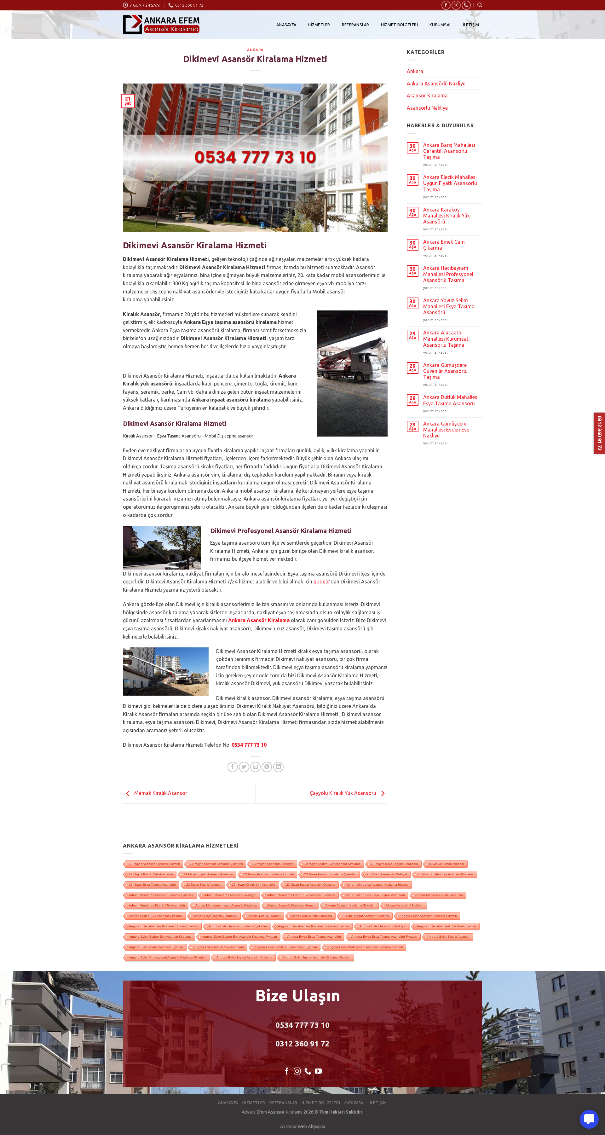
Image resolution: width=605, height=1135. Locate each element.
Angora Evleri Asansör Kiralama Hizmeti (428, 916)
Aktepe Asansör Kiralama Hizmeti (291, 905)
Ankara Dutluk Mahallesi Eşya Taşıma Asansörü (451, 400)
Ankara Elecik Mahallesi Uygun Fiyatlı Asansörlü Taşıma (450, 183)
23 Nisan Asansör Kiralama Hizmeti (268, 874)
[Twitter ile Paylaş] (244, 767)
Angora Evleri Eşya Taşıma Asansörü (314, 936)
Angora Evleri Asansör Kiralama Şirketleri (238, 926)
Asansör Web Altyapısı (302, 1126)
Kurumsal (440, 24)
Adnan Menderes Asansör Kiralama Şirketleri (161, 895)
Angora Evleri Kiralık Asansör (449, 936)
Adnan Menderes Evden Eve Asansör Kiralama (301, 895)
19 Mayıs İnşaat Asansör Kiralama (208, 874)
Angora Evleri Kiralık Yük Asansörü (218, 947)
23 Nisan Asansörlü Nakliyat (387, 874)
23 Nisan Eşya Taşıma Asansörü (152, 884)
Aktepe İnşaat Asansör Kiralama (366, 916)
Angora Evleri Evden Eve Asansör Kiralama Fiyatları (239, 936)
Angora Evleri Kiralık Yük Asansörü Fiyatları (285, 947)
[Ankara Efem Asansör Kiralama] (161, 24)
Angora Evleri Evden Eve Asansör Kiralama (160, 936)
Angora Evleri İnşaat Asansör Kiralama (244, 957)
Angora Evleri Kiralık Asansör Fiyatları (156, 947)
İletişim (471, 24)
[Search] (479, 5)
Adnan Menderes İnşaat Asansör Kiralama (226, 905)
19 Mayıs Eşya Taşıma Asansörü (394, 864)
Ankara (255, 50)
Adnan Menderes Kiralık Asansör (439, 895)
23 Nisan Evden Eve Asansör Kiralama (446, 874)
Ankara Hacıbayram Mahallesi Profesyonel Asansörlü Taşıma (448, 274)
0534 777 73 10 (249, 745)
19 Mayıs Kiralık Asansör (446, 864)
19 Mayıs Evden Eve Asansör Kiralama (332, 864)
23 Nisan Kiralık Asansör (204, 884)
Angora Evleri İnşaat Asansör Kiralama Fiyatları (317, 957)
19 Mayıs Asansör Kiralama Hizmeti (154, 864)
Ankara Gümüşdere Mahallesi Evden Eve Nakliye (446, 429)
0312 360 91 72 (302, 1043)
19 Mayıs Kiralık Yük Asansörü (151, 874)
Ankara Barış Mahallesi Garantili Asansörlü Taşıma (449, 151)
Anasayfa (286, 24)
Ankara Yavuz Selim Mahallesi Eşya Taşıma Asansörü (449, 306)
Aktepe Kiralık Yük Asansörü (311, 916)
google (321, 581)
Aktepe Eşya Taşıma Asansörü (215, 916)
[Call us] (466, 5)
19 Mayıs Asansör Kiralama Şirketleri (216, 864)
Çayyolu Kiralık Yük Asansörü (343, 793)
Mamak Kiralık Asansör (160, 793)
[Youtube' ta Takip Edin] (318, 1072)
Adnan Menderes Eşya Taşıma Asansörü (375, 895)
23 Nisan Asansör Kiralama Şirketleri (330, 874)
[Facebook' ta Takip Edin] (446, 5)
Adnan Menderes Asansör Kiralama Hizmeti (377, 884)
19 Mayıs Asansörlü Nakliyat (273, 864)
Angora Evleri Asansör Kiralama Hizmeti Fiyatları (163, 926)
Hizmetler (319, 24)
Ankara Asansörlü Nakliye (436, 83)
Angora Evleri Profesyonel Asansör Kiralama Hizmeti (365, 947)
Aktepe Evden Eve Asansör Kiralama (155, 916)
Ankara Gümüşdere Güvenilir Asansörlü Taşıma (445, 371)
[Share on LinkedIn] (278, 767)
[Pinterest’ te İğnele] (267, 767)
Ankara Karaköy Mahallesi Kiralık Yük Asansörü (446, 215)
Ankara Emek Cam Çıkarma (444, 245)
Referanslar (355, 24)
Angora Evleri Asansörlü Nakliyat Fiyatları (446, 926)
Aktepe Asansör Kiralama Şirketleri (350, 905)
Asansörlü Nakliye (427, 108)
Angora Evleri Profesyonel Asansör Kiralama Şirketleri (167, 957)
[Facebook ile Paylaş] (233, 767)
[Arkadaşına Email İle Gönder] (255, 767)
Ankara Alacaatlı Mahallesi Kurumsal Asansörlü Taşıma (445, 338)
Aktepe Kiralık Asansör (264, 916)
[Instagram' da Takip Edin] (456, 5)
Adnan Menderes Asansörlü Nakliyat (230, 895)
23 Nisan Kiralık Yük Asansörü (254, 884)
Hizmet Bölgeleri (399, 24)
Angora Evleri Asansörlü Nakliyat (383, 926)
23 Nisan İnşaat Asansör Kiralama (310, 884)
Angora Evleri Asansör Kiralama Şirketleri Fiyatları (313, 926)
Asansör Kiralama (427, 95)
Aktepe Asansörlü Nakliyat (405, 905)
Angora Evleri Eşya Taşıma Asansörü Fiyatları (384, 936)
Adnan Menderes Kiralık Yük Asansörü (157, 905)
